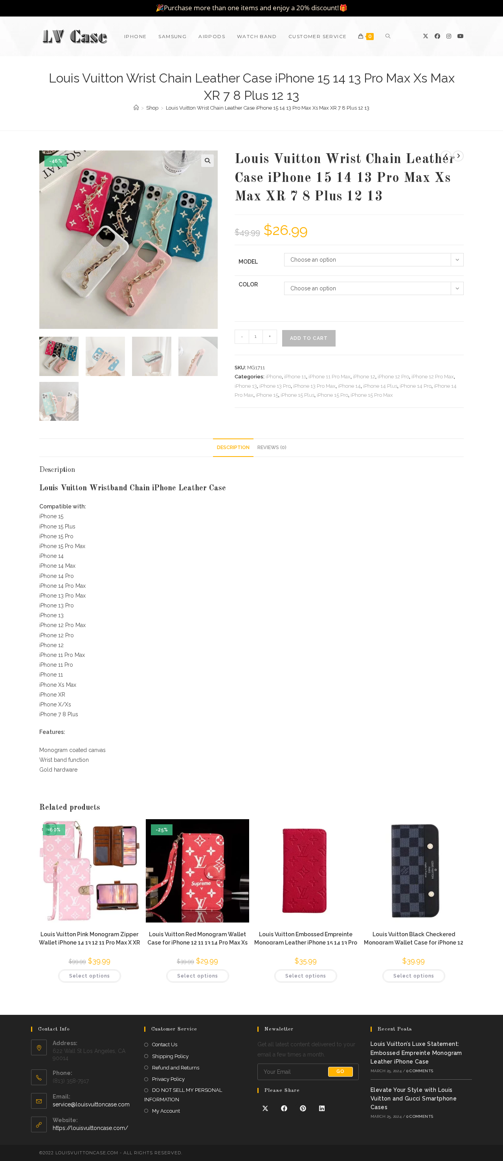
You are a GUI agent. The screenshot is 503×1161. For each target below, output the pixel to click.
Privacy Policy (168, 1079)
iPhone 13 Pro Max (314, 386)
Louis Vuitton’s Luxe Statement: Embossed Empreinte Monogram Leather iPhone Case (416, 1053)
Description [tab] (233, 447)
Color (248, 284)
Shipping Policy (170, 1056)
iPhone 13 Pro (275, 386)
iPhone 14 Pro (415, 386)
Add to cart (309, 338)
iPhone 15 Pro (332, 395)
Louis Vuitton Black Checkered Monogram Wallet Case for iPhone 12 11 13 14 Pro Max (413, 938)
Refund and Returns (175, 1068)
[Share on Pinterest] (303, 1109)
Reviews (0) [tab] (271, 447)
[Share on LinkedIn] (322, 1109)
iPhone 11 (295, 377)
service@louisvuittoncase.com (91, 1104)
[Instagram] (448, 36)
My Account (166, 1111)
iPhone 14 (349, 386)
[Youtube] (460, 36)
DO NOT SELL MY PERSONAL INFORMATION (183, 1094)
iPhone (274, 377)
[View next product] (458, 155)
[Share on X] (265, 1109)
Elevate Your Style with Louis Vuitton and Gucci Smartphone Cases (414, 1099)
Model (248, 262)
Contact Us (164, 1044)
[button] (207, 160)
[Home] (136, 108)
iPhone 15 (267, 395)
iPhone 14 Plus (380, 386)
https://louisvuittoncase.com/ (90, 1128)
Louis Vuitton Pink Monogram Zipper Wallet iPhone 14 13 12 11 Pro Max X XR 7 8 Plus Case (89, 938)
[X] (425, 36)
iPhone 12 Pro (393, 377)
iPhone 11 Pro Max (329, 377)
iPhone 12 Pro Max (432, 377)
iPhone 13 (246, 386)
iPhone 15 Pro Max (372, 395)
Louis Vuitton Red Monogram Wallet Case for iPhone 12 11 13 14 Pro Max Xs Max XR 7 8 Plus (197, 938)
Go (340, 1072)
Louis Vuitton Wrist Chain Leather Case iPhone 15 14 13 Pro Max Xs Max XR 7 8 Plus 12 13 (267, 108)
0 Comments (419, 1071)
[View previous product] (446, 155)
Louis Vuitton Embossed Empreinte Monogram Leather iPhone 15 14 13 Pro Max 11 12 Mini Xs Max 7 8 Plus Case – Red (305, 938)
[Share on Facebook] (284, 1109)
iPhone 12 (364, 377)
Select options (89, 976)
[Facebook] (437, 36)
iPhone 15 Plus (297, 395)
